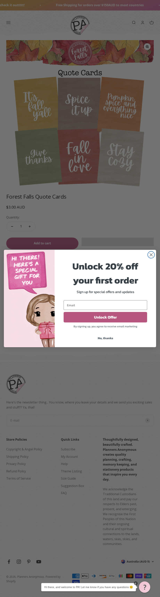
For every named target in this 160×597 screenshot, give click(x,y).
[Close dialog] (151, 254)
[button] (144, 587)
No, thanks (105, 338)
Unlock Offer (105, 317)
